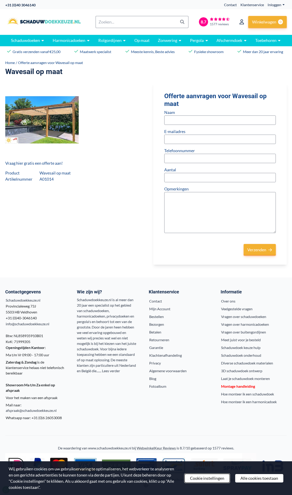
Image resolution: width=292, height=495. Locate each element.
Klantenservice (252, 5)
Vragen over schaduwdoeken (243, 316)
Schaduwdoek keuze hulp (241, 347)
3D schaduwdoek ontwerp (241, 371)
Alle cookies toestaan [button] (259, 478)
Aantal (170, 169)
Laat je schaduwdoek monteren (245, 378)
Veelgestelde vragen (237, 309)
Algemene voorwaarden (168, 371)
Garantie (156, 347)
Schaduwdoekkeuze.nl (23, 300)
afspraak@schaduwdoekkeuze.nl (31, 410)
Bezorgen (156, 324)
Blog (152, 378)
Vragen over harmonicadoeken (245, 324)
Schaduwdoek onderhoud (241, 355)
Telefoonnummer (179, 150)
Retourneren (159, 340)
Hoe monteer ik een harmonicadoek (249, 402)
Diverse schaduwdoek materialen (247, 363)
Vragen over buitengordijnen (243, 332)
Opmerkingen (176, 188)
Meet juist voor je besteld (241, 340)
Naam (169, 112)
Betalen (155, 332)
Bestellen (156, 316)
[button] (241, 22)
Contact (230, 5)
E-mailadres (174, 131)
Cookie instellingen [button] (207, 478)
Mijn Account (159, 309)
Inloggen (274, 5)
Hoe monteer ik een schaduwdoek (247, 394)
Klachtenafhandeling (165, 355)
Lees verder (111, 371)
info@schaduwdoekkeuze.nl (27, 324)
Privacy (155, 363)
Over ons (228, 301)
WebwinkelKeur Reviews (156, 448)
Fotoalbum (157, 386)
